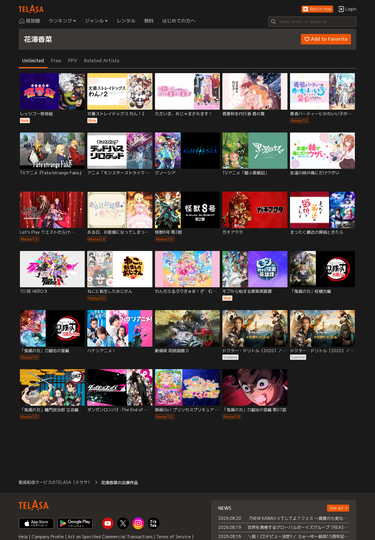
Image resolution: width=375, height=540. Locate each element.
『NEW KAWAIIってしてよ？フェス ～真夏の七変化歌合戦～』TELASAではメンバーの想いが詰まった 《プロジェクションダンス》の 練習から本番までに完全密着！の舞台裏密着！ (298, 518)
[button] (317, 9)
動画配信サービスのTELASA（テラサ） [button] (55, 482)
